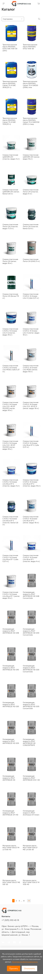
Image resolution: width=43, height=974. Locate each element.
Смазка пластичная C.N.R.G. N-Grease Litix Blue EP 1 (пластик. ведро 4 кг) (31, 558)
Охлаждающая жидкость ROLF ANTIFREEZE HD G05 (11, 741)
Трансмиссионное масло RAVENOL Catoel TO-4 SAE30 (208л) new (30, 84)
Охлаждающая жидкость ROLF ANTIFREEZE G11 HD (10, 813)
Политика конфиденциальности (24, 962)
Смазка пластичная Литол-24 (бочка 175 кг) (11, 296)
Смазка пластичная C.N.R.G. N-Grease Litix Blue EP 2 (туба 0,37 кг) (31, 444)
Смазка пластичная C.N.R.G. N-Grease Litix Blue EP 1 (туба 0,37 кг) (10, 558)
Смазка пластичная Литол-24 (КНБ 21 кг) (31, 260)
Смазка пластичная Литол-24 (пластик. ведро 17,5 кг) (10, 226)
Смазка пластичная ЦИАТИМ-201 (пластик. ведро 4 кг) (11, 157)
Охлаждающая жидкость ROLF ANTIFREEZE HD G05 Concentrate (31, 705)
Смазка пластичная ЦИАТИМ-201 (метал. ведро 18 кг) (31, 157)
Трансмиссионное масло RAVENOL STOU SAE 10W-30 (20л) (10, 47)
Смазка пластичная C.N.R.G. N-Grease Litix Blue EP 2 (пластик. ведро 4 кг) (11, 483)
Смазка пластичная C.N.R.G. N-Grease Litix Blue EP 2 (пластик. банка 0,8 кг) (10, 521)
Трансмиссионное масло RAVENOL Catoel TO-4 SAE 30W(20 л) (10, 84)
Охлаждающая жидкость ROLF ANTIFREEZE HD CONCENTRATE (29, 742)
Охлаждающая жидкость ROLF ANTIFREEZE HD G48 (11, 631)
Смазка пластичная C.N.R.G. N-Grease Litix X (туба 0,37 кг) (31, 296)
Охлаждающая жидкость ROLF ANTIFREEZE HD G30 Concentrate (31, 669)
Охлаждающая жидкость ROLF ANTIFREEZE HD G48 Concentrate (31, 595)
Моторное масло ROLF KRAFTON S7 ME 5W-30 (11, 882)
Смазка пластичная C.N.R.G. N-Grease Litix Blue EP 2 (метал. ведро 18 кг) (31, 520)
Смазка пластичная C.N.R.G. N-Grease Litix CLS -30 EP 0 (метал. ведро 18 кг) (31, 405)
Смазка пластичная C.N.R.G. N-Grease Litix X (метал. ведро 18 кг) (31, 332)
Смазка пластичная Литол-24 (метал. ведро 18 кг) (10, 261)
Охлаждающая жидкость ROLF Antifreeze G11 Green (31, 813)
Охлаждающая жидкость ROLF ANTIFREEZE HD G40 (11, 668)
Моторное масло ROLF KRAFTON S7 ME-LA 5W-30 (30, 847)
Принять (13, 968)
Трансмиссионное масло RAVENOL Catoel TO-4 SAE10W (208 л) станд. (31, 121)
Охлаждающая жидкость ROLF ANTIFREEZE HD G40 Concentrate (31, 632)
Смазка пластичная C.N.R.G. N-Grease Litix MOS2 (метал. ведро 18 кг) (30, 368)
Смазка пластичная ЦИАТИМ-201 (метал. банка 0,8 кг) (11, 192)
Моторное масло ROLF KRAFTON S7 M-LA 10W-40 (11, 847)
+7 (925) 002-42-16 (10, 920)
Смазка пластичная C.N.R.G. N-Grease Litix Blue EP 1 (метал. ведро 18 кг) (11, 595)
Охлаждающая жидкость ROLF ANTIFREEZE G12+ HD (31, 778)
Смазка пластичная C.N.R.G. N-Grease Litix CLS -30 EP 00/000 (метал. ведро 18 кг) (10, 445)
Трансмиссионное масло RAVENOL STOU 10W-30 (30, 46)
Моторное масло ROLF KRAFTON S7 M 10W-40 (31, 882)
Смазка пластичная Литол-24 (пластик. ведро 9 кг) (30, 192)
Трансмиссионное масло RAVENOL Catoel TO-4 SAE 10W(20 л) (10, 121)
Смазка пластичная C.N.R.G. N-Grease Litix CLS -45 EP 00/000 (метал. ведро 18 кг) (10, 406)
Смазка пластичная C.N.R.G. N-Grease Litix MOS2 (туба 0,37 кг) (11, 368)
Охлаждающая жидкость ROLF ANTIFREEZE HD (9, 778)
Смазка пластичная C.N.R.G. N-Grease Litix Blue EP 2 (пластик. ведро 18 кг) (31, 483)
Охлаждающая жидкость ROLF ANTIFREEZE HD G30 (11, 704)
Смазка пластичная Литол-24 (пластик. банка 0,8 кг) (30, 226)
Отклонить (29, 968)
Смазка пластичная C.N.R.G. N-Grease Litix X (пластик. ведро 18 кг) (10, 332)
